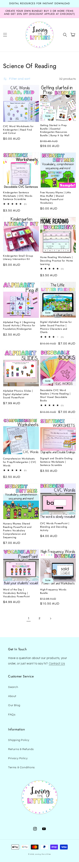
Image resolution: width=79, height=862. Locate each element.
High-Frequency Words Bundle (53, 591)
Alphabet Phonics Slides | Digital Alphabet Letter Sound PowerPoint (18, 394)
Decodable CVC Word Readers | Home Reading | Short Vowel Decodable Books (55, 395)
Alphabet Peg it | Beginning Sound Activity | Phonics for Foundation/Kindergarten (19, 326)
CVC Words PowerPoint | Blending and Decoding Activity (54, 527)
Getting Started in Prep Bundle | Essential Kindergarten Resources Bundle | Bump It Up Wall (54, 130)
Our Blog (14, 705)
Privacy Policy (18, 758)
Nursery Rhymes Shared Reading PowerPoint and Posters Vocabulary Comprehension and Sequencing (17, 530)
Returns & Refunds (21, 749)
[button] (5, 34)
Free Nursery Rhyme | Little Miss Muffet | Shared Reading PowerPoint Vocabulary (55, 197)
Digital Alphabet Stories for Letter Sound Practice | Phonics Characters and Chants (56, 327)
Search (13, 687)
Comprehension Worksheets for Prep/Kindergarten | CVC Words (19, 462)
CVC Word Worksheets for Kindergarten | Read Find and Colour (18, 130)
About (12, 696)
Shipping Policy (18, 740)
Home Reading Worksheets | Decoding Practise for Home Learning (56, 261)
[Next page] (50, 618)
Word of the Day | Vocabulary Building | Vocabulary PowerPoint (16, 593)
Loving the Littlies (43, 854)
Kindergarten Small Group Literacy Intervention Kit (18, 257)
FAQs (11, 714)
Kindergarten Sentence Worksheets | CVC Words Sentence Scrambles (17, 196)
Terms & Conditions (21, 767)
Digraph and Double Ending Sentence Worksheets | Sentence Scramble (56, 462)
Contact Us (57, 663)
